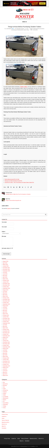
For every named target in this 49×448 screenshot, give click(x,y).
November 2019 (6, 362)
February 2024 (6, 297)
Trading (4, 406)
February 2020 (6, 358)
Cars (4, 387)
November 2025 (6, 269)
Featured (5, 391)
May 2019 (5, 372)
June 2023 (5, 308)
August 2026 (5, 261)
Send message (6, 253)
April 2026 (5, 263)
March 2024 (5, 296)
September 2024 (6, 288)
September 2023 (6, 304)
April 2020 (5, 354)
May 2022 (5, 326)
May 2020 (5, 353)
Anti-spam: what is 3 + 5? (7, 248)
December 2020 (6, 342)
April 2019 (5, 373)
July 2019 (5, 369)
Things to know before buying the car (13, 200)
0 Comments (35, 29)
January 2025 (6, 282)
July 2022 (5, 324)
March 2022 (5, 327)
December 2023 (6, 299)
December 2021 (6, 331)
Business (5, 385)
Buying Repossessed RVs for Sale (12, 179)
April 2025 (5, 277)
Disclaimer (4, 428)
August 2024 (5, 289)
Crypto (4, 388)
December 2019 (6, 361)
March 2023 (5, 313)
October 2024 (6, 286)
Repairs (4, 399)
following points (36, 28)
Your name (4, 222)
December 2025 (6, 267)
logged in (9, 208)
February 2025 (6, 280)
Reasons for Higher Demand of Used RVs (13, 180)
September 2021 (6, 335)
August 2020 (5, 348)
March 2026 (5, 264)
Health (4, 395)
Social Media (5, 402)
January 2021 (6, 340)
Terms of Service (5, 420)
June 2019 (5, 370)
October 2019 (6, 364)
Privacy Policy (5, 414)
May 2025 (5, 275)
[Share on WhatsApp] (17, 187)
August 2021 (5, 337)
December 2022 (6, 318)
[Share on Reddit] (22, 187)
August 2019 (5, 367)
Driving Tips (5, 390)
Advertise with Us (5, 422)
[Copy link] (31, 187)
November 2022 (6, 320)
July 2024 (5, 291)
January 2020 (6, 359)
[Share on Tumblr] (25, 187)
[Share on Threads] (28, 187)
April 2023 (5, 312)
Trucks (4, 407)
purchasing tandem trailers (21, 29)
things (28, 29)
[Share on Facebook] (8, 187)
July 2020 (5, 350)
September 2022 (6, 323)
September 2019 (6, 366)
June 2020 (5, 351)
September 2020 (6, 347)
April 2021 (5, 339)
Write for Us (4, 424)
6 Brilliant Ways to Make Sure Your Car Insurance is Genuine (18, 194)
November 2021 (6, 332)
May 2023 (5, 310)
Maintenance (5, 398)
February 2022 (6, 329)
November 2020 (6, 343)
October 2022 (6, 321)
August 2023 (5, 305)
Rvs (27, 28)
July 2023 (5, 307)
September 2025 (6, 270)
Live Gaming (5, 396)
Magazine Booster (24, 446)
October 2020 (6, 345)
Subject (3, 231)
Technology (5, 404)
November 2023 (6, 301)
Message (4, 236)
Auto (4, 382)
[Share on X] (11, 187)
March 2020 (5, 356)
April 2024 (5, 294)
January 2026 (6, 266)
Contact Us (4, 416)
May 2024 (5, 293)
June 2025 (5, 274)
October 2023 (6, 302)
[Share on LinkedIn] (14, 187)
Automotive (5, 383)
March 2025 (5, 278)
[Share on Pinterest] (19, 187)
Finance (4, 393)
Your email (4, 226)
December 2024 (6, 283)
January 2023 (6, 316)
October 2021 (6, 334)
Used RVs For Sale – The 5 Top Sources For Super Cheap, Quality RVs (19, 182)
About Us (4, 426)
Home (3, 418)
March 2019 (5, 375)
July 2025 (5, 272)
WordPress (33, 446)
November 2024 (6, 285)
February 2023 (6, 315)
